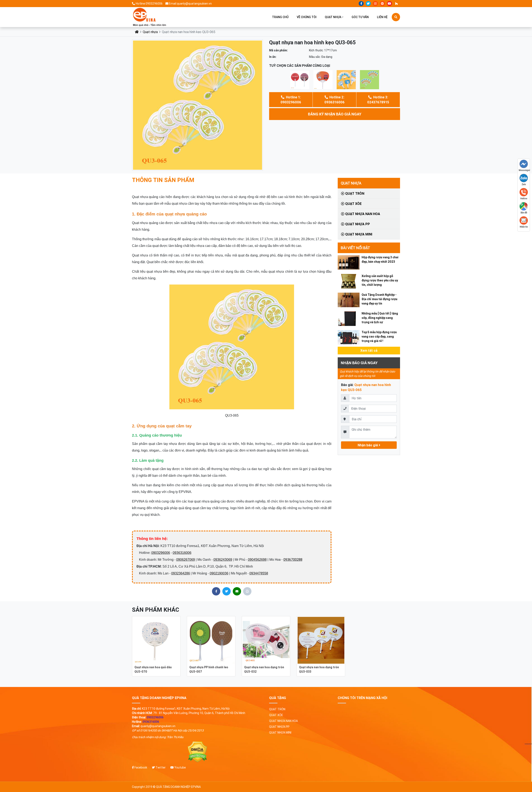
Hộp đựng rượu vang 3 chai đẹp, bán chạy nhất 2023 (380, 259)
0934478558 (258, 573)
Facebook (140, 767)
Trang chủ (280, 17)
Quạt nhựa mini (358, 234)
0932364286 (180, 573)
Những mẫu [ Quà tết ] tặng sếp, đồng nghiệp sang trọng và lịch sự (380, 318)
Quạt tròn (354, 193)
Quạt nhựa (333, 17)
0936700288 (292, 559)
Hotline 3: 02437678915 (378, 99)
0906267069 (185, 559)
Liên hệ (382, 17)
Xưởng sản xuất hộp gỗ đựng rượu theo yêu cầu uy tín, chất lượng (380, 280)
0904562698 (257, 559)
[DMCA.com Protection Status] (197, 751)
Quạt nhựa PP (357, 224)
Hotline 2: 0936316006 (334, 99)
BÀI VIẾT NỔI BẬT (355, 247)
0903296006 (160, 552)
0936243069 (222, 559)
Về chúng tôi (306, 17)
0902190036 (219, 573)
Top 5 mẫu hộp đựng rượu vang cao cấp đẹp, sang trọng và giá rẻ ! (379, 336)
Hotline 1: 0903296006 (291, 99)
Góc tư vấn (360, 17)
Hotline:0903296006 (149, 3)
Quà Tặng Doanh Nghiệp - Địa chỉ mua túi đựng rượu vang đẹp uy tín (379, 299)
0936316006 (182, 552)
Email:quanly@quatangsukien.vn (190, 3)
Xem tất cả (368, 350)
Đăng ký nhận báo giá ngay (334, 114)
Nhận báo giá (368, 445)
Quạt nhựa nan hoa (362, 214)
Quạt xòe (353, 204)
